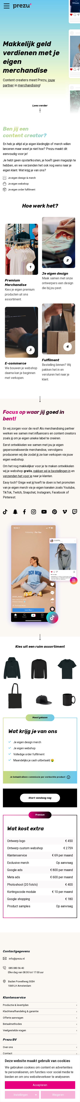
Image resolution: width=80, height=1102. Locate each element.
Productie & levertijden (16, 1005)
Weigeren (58, 1094)
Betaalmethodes (12, 1023)
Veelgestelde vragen (14, 1030)
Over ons (8, 1047)
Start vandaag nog (40, 798)
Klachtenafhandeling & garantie (20, 1011)
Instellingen (21, 1094)
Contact (7, 1053)
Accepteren (40, 1085)
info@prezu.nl (17, 958)
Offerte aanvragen (13, 1017)
